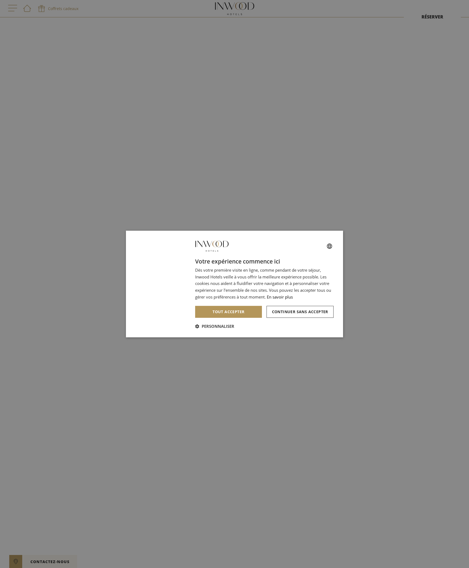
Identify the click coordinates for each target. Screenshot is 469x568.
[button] (214, 326)
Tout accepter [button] (228, 311)
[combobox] (329, 246)
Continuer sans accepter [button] (300, 311)
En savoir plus (280, 297)
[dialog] (234, 284)
